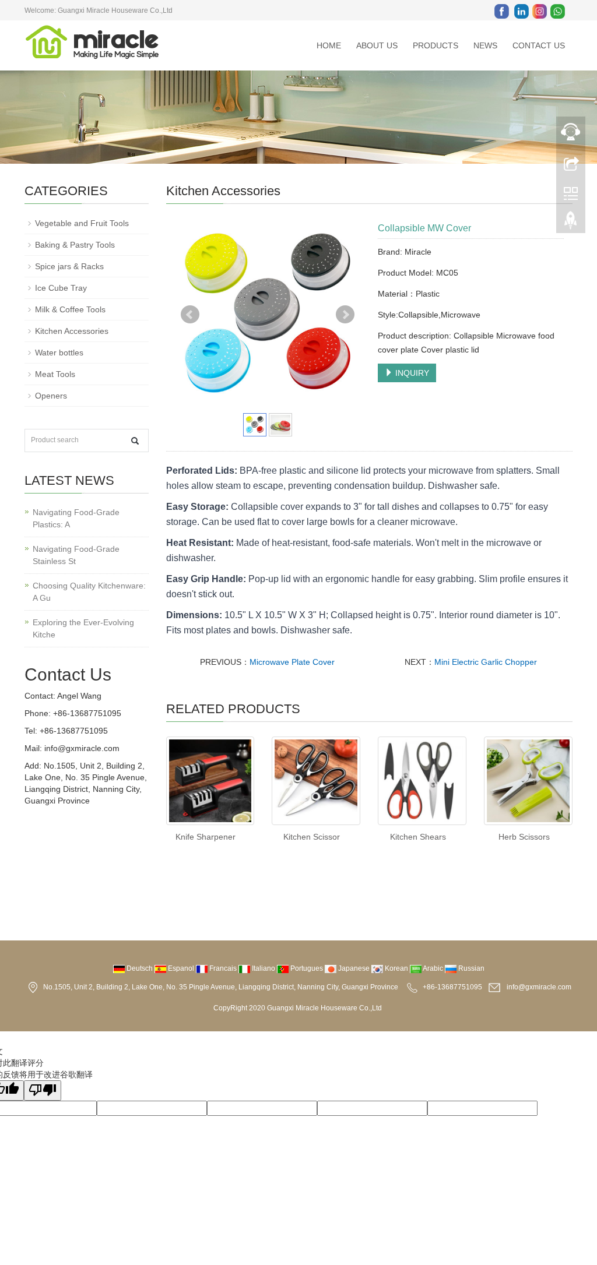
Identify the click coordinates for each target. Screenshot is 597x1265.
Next (345, 314)
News (485, 45)
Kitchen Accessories (71, 331)
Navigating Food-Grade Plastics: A (76, 518)
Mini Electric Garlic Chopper (485, 662)
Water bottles (59, 352)
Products (435, 45)
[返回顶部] (570, 223)
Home (329, 45)
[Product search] (135, 441)
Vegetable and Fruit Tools (82, 223)
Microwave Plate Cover (292, 662)
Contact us (538, 45)
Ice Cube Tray (61, 288)
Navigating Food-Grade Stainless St (76, 555)
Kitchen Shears (418, 836)
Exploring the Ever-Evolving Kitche (83, 628)
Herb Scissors (524, 836)
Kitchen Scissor (311, 836)
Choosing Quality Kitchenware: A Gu (89, 591)
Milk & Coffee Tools (70, 309)
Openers (51, 395)
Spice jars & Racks (69, 266)
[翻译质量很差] (42, 1090)
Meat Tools (55, 374)
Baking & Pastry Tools (75, 244)
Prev (190, 314)
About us (377, 45)
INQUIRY (411, 373)
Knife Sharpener (205, 836)
